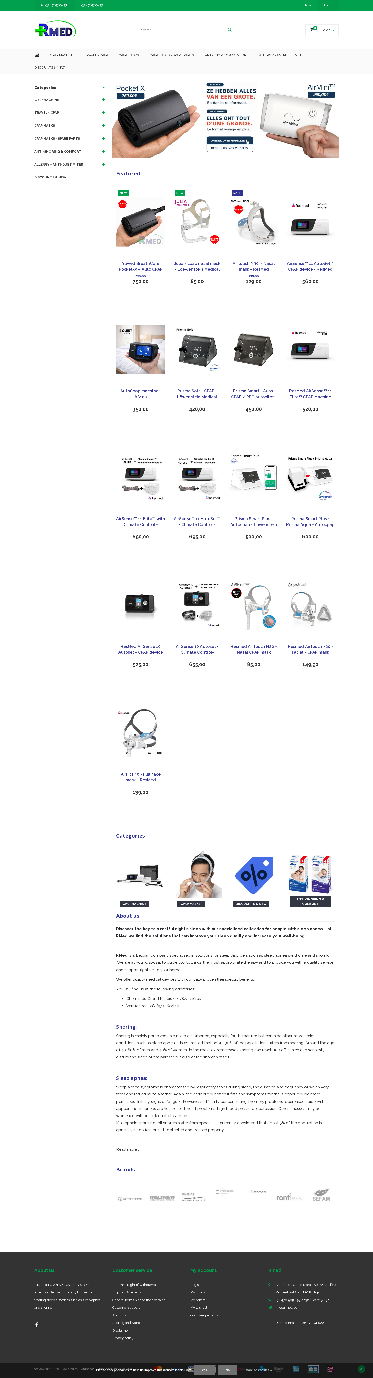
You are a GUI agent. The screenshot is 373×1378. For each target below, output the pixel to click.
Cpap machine (62, 55)
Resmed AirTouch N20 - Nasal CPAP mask (254, 649)
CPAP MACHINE (46, 100)
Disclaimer (120, 1330)
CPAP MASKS (44, 125)
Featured (128, 173)
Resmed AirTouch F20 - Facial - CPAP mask (310, 649)
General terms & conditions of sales (138, 1300)
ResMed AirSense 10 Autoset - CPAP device (140, 649)
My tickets (197, 1300)
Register (196, 1285)
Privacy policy (122, 1338)
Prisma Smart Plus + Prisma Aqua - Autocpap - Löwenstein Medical (310, 522)
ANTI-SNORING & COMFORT (57, 151)
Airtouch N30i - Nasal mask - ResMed (254, 266)
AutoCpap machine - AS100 (140, 394)
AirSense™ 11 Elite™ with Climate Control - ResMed (140, 522)
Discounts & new (49, 67)
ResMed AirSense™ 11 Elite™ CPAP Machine (310, 394)
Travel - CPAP (96, 55)
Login (328, 5)
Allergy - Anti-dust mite (280, 55)
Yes (204, 1370)
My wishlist (198, 1307)
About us (119, 1315)
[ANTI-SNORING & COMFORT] (310, 873)
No (228, 1370)
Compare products (204, 1315)
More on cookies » (259, 1370)
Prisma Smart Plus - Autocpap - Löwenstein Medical (253, 522)
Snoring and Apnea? (127, 1323)
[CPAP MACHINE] (140, 873)
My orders (197, 1292)
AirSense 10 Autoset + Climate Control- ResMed (197, 649)
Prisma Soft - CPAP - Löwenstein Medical (197, 394)
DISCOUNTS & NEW (50, 177)
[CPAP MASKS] (197, 873)
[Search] (229, 30)
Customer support (126, 1307)
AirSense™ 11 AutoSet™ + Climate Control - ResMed (197, 522)
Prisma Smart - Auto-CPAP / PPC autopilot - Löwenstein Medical (254, 394)
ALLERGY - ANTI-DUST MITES (58, 164)
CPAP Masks (129, 55)
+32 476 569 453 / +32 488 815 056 (303, 1300)
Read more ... (128, 1149)
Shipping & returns (126, 1292)
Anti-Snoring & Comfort (226, 55)
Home (36, 55)
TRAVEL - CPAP (46, 112)
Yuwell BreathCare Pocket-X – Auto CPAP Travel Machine (141, 266)
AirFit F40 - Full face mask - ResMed (141, 777)
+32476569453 (56, 5)
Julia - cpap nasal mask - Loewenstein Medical (197, 266)
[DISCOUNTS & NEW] (253, 873)
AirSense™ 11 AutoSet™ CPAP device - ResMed (310, 266)
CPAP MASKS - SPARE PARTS (172, 55)
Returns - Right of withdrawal (134, 1285)
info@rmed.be (286, 1307)
